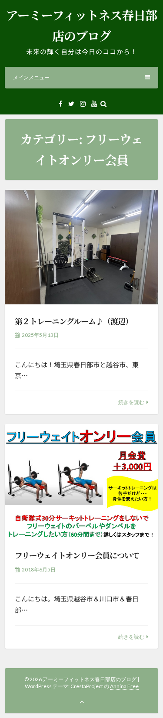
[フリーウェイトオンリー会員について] (81, 481)
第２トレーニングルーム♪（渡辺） (74, 320)
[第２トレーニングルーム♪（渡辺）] (81, 247)
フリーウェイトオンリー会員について (77, 555)
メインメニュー (31, 77)
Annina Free (124, 686)
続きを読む (131, 402)
